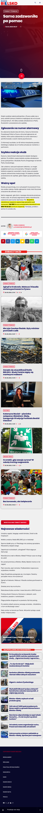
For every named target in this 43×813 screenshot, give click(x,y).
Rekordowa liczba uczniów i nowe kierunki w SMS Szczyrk (21, 590)
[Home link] (9, 2)
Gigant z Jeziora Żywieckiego (21, 682)
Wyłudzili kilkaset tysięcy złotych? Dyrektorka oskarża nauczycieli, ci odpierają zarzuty (23, 691)
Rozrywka (7, 634)
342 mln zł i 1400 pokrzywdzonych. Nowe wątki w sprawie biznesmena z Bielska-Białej (24, 708)
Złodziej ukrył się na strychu (10, 586)
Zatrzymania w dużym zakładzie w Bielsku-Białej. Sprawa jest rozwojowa (25, 734)
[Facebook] (13, 803)
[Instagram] (10, 803)
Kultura (6, 410)
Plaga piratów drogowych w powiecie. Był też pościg (19, 600)
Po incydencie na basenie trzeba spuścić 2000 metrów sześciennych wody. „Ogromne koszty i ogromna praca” (24, 657)
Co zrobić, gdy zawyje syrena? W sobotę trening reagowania (18, 461)
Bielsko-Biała (8, 456)
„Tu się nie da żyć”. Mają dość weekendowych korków (21, 665)
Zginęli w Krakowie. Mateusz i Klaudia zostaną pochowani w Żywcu (20, 288)
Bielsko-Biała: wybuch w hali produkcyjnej (21, 699)
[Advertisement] (21, 48)
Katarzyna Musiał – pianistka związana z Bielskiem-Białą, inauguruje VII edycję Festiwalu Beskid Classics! (21, 417)
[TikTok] (8, 803)
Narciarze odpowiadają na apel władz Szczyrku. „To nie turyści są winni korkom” (25, 717)
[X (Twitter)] (6, 803)
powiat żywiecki (11, 11)
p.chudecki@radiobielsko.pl (23, 227)
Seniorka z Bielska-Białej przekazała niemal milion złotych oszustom (24, 673)
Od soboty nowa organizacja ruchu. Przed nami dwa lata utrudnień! (24, 725)
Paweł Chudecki (19, 225)
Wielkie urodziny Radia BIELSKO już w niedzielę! (17, 540)
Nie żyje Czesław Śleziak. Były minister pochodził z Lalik (21, 329)
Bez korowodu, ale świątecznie (17, 501)
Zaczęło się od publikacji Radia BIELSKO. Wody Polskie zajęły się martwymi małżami (18, 372)
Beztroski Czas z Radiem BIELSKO (18, 637)
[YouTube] (4, 803)
